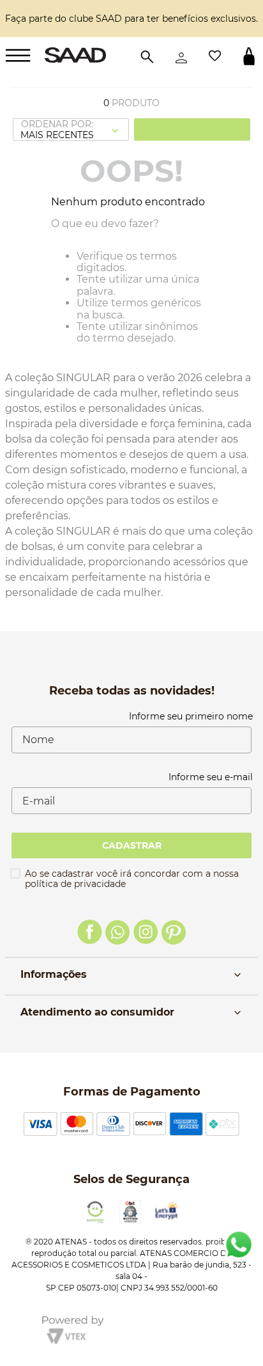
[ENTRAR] (181, 56)
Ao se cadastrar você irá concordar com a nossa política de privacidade (132, 878)
